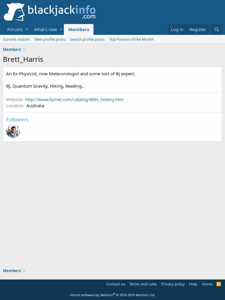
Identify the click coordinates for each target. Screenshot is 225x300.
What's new (45, 29)
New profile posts (50, 39)
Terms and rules (143, 284)
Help (193, 284)
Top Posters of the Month (131, 39)
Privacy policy (173, 284)
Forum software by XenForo (112, 295)
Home (207, 284)
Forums (15, 29)
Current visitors (16, 39)
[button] (27, 29)
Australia (35, 105)
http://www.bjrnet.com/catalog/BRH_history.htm (74, 99)
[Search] (216, 29)
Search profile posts (87, 39)
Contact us (115, 284)
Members (78, 29)
